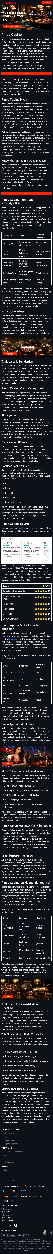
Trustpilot (21, 528)
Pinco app (12, 639)
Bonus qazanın (12, 27)
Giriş (47, 3)
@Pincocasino (6, 1218)
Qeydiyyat (10, 354)
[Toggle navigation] (3, 2)
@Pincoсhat (6, 1212)
